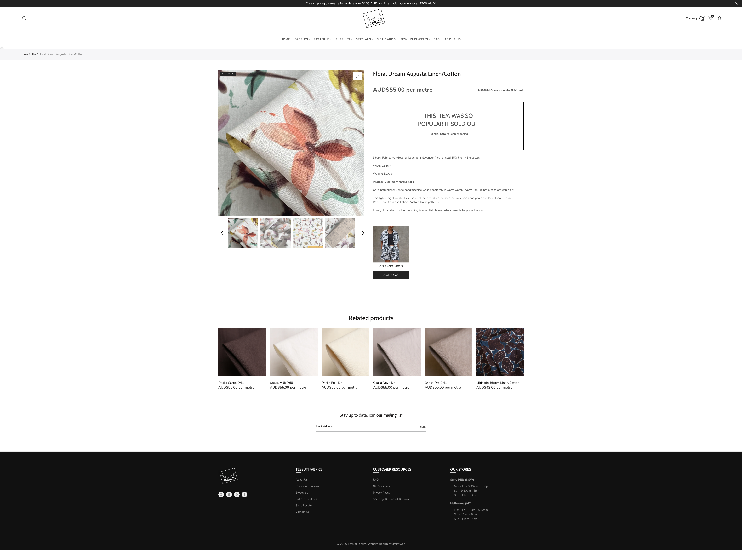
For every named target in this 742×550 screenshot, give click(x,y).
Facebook (244, 494)
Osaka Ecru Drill (333, 383)
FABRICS (301, 39)
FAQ (437, 39)
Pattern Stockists (306, 499)
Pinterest (237, 494)
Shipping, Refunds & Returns (391, 499)
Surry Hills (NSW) (462, 480)
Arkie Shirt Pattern (391, 266)
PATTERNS (322, 39)
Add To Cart (391, 275)
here (443, 134)
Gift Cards (386, 39)
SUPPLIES (342, 39)
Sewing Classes (414, 39)
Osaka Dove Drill (385, 383)
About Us (302, 480)
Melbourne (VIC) (461, 503)
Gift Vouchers (381, 486)
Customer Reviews (307, 486)
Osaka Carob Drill (231, 383)
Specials (363, 39)
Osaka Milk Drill (281, 383)
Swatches (302, 493)
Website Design (378, 544)
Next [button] (362, 233)
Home (285, 39)
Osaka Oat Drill (436, 383)
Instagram (221, 494)
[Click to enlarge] (357, 76)
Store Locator (304, 505)
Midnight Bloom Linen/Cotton (497, 383)
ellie (33, 54)
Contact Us (303, 512)
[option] (291, 143)
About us (453, 39)
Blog (229, 494)
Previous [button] (221, 233)
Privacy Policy (381, 493)
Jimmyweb (398, 544)
